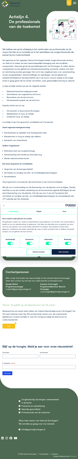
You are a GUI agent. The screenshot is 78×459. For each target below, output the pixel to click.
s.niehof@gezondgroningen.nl (18, 289)
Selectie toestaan (39, 252)
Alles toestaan (63, 252)
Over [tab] (64, 211)
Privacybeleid (43, 454)
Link (8, 326)
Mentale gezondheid (31, 409)
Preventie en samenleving (33, 406)
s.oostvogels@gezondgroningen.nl (54, 292)
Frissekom (73, 456)
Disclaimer (54, 454)
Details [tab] (39, 211)
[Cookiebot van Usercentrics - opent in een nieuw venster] (67, 205)
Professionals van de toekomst (36, 412)
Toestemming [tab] (13, 211)
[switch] (29, 243)
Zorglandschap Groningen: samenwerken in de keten (40, 401)
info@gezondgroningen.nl (33, 429)
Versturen (7, 373)
